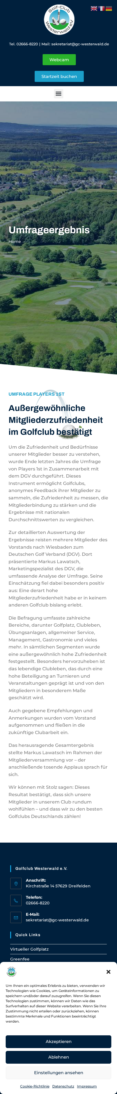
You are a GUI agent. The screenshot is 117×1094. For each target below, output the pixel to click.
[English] (94, 8)
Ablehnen (58, 1057)
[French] (101, 8)
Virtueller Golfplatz (29, 949)
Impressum (87, 1086)
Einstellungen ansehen (58, 1072)
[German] (109, 8)
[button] (108, 972)
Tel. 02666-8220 (23, 44)
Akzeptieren (59, 1041)
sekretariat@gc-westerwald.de (80, 44)
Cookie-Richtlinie (34, 1086)
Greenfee (20, 959)
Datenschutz (63, 1086)
